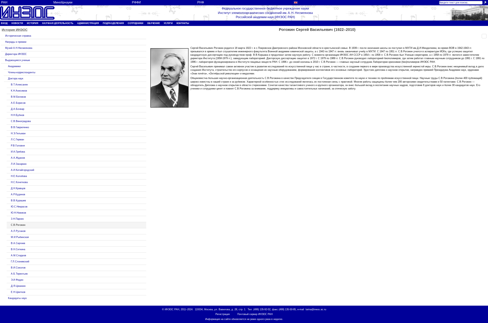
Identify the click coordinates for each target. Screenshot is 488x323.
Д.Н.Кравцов (18, 188)
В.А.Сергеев (18, 243)
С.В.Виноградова (21, 121)
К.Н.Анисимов (19, 90)
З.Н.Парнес (17, 218)
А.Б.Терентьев (19, 273)
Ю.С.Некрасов (19, 206)
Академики (14, 66)
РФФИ (136, 2)
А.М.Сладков (18, 255)
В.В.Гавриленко (20, 127)
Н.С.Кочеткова (19, 182)
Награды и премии (15, 41)
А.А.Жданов (18, 157)
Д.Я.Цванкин (18, 285)
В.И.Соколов (18, 267)
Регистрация (222, 314)
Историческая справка (18, 35)
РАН (4, 2)
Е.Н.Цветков (18, 292)
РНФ (200, 2)
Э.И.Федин (17, 279)
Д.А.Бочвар (17, 109)
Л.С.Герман (17, 139)
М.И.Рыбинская (20, 237)
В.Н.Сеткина (18, 249)
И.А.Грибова (18, 151)
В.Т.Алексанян (19, 84)
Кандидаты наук (17, 298)
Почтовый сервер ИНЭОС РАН (255, 314)
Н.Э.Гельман (18, 133)
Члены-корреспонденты (21, 72)
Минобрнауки (62, 2)
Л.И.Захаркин (18, 163)
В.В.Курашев (18, 200)
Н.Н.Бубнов (17, 115)
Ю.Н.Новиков (18, 212)
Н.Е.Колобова (19, 176)
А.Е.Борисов (18, 102)
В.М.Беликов (18, 96)
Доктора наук (15, 78)
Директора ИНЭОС (16, 54)
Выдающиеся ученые (17, 60)
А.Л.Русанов (18, 231)
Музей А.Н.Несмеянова (18, 48)
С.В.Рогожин (18, 224)
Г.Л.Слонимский (20, 261)
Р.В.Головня (18, 145)
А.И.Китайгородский (22, 170)
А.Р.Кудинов (18, 194)
